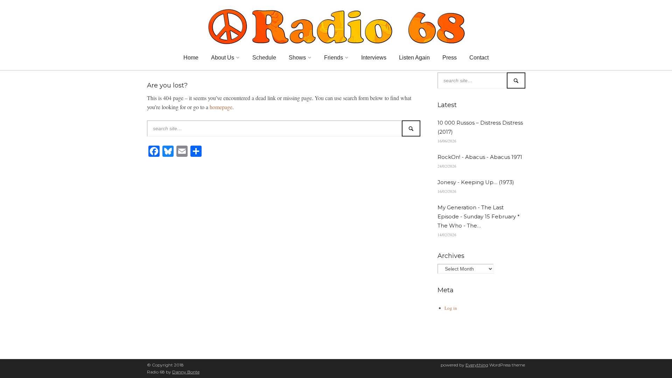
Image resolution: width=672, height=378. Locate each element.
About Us (222, 58)
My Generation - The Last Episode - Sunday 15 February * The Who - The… (479, 216)
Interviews (373, 58)
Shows (297, 58)
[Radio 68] (336, 25)
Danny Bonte (186, 371)
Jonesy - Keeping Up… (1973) (476, 182)
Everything (476, 365)
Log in (450, 308)
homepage (221, 107)
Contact (479, 58)
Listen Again (414, 58)
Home (190, 58)
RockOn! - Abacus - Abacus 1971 (480, 157)
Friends (333, 58)
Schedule (264, 58)
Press (449, 58)
